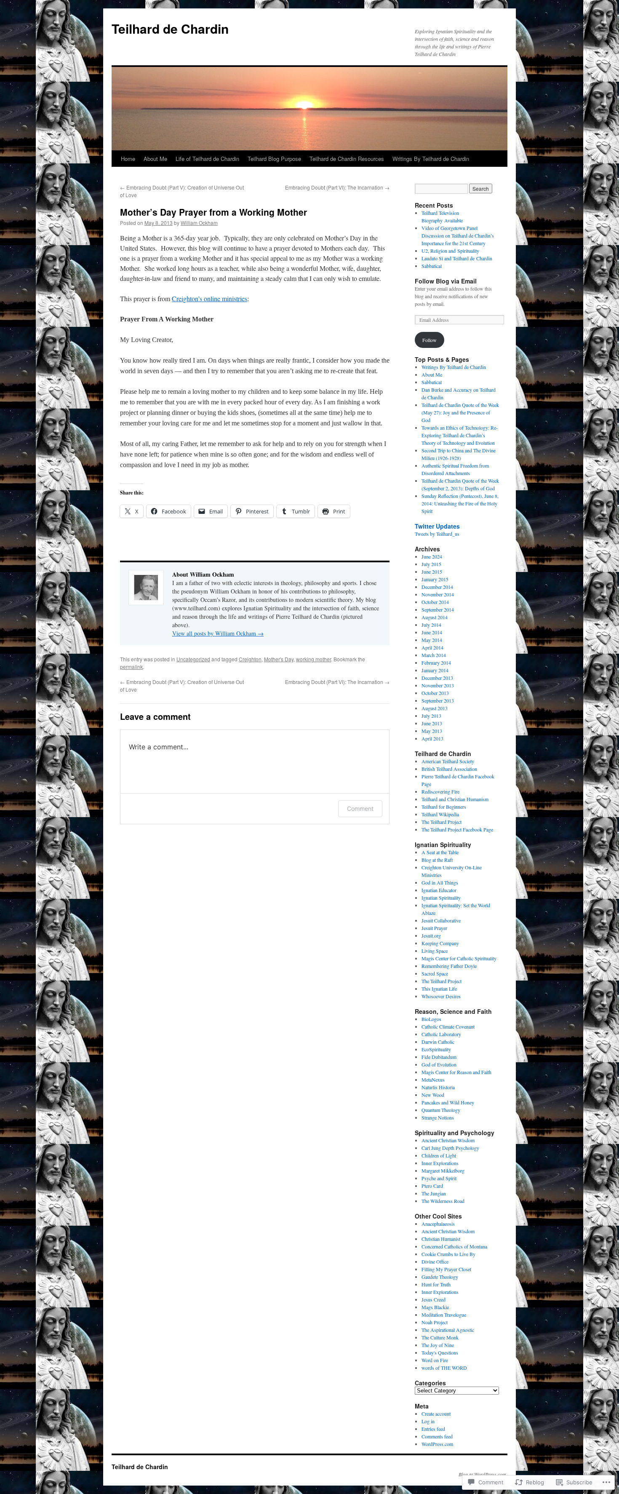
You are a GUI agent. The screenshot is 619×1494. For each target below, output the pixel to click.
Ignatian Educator (439, 890)
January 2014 (435, 670)
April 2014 (432, 647)
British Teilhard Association (449, 768)
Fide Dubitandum (439, 1056)
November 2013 (438, 685)
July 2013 (431, 715)
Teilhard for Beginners (444, 806)
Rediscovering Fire (440, 791)
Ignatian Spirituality (441, 897)
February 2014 (436, 662)
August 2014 (435, 617)
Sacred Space (435, 973)
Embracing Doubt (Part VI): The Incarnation (337, 187)
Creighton (250, 659)
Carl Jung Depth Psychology (450, 1147)
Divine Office (435, 1261)
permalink (131, 666)
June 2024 (432, 556)
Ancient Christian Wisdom (448, 1140)
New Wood (433, 1094)
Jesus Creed (434, 1299)
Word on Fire (435, 1360)
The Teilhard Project (442, 821)
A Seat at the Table (440, 852)
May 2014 (432, 639)
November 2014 (438, 594)
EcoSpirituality (436, 1049)
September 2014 (438, 609)
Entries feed (433, 1428)
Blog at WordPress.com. (483, 1474)
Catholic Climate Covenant (448, 1026)
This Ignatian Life (439, 988)
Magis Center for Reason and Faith (456, 1072)
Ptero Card (432, 1185)
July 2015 (431, 564)
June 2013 (432, 723)
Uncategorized (193, 659)
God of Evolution (439, 1064)
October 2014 (435, 602)
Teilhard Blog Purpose (274, 159)
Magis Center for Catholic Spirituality (459, 958)
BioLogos (431, 1019)
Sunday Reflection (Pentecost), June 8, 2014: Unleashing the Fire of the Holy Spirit (460, 503)
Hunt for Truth (436, 1284)
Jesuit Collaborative (441, 920)
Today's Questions (440, 1352)
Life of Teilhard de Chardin (207, 159)
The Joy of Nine (438, 1345)
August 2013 (435, 708)
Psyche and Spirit (439, 1178)
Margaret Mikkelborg (443, 1170)
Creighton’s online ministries (209, 298)
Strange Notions (438, 1117)
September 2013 (438, 700)
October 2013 (435, 693)
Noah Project (435, 1322)
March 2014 (434, 655)
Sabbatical (432, 265)
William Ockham (199, 222)
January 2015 (435, 579)
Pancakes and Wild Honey (448, 1102)
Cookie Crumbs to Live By (448, 1254)
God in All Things (440, 882)
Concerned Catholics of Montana (454, 1246)
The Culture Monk (440, 1337)
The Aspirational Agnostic (448, 1329)
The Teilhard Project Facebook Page (457, 829)
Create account (436, 1413)
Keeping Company (440, 943)
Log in (428, 1421)
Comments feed (437, 1436)
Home (128, 159)
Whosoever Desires (441, 996)
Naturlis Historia (438, 1087)
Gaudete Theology (440, 1276)
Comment (360, 808)
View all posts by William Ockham (218, 633)
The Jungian (434, 1193)
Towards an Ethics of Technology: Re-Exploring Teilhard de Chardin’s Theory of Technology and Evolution (460, 435)
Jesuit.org (431, 935)
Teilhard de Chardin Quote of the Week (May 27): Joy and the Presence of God (460, 412)
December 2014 (437, 586)
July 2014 (431, 624)
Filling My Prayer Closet (446, 1269)
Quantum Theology (441, 1109)
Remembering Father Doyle (449, 965)
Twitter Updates (437, 526)
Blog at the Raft (437, 859)
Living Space (435, 950)
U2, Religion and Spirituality (450, 250)
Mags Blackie (435, 1307)
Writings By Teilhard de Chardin (430, 159)
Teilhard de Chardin (170, 28)
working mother (313, 659)
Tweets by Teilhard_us (437, 533)
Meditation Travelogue (444, 1314)
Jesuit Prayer (434, 928)
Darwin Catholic (438, 1041)
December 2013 (437, 677)
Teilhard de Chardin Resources (347, 159)
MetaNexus (433, 1079)
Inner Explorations (440, 1163)
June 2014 (432, 632)
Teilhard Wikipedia (440, 814)
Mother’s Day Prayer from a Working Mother (213, 212)
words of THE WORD (444, 1367)
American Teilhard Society (448, 761)
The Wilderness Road (443, 1200)
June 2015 (432, 571)
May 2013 (432, 730)
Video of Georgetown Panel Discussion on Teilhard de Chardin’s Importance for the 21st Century (458, 235)
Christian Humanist (441, 1238)
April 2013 (432, 738)
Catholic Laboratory (441, 1034)
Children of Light (439, 1155)
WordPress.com (437, 1444)
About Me (155, 159)
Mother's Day (278, 659)
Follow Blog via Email (446, 281)
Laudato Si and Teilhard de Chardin (457, 258)
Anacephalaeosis (438, 1223)
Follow (429, 340)
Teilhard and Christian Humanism (455, 799)
